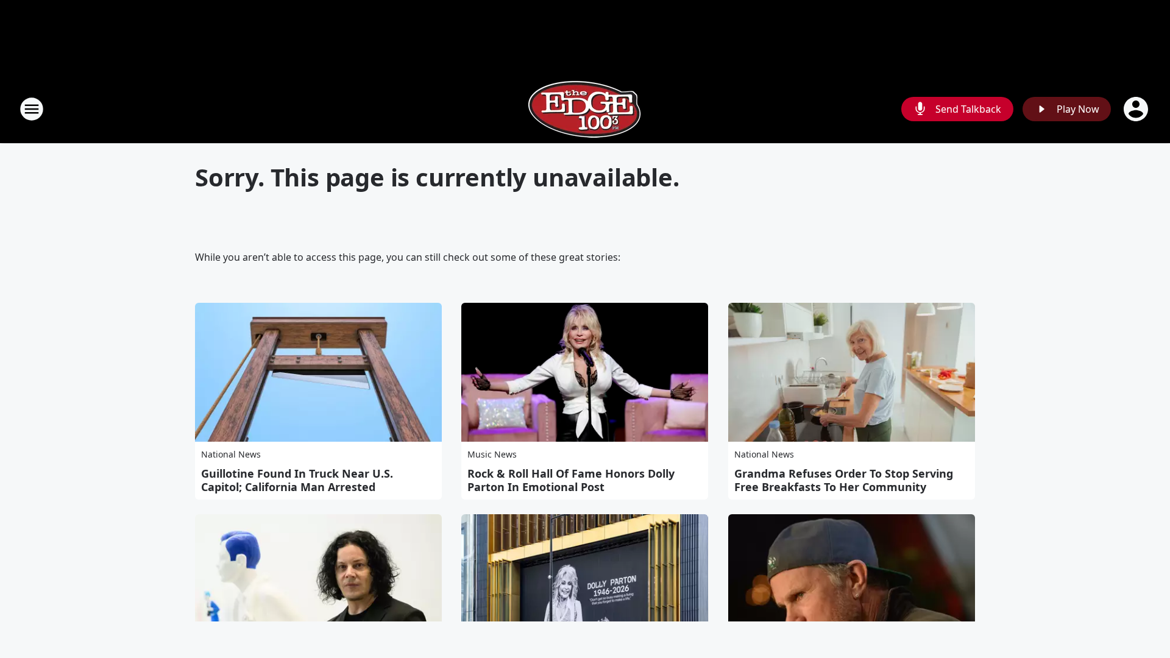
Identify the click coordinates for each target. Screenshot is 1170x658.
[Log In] (1137, 109)
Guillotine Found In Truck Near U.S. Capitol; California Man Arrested (297, 480)
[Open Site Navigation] (32, 109)
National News (231, 454)
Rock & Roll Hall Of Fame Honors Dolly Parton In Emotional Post (571, 480)
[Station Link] (585, 109)
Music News (492, 454)
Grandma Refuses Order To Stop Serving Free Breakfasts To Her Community (843, 480)
